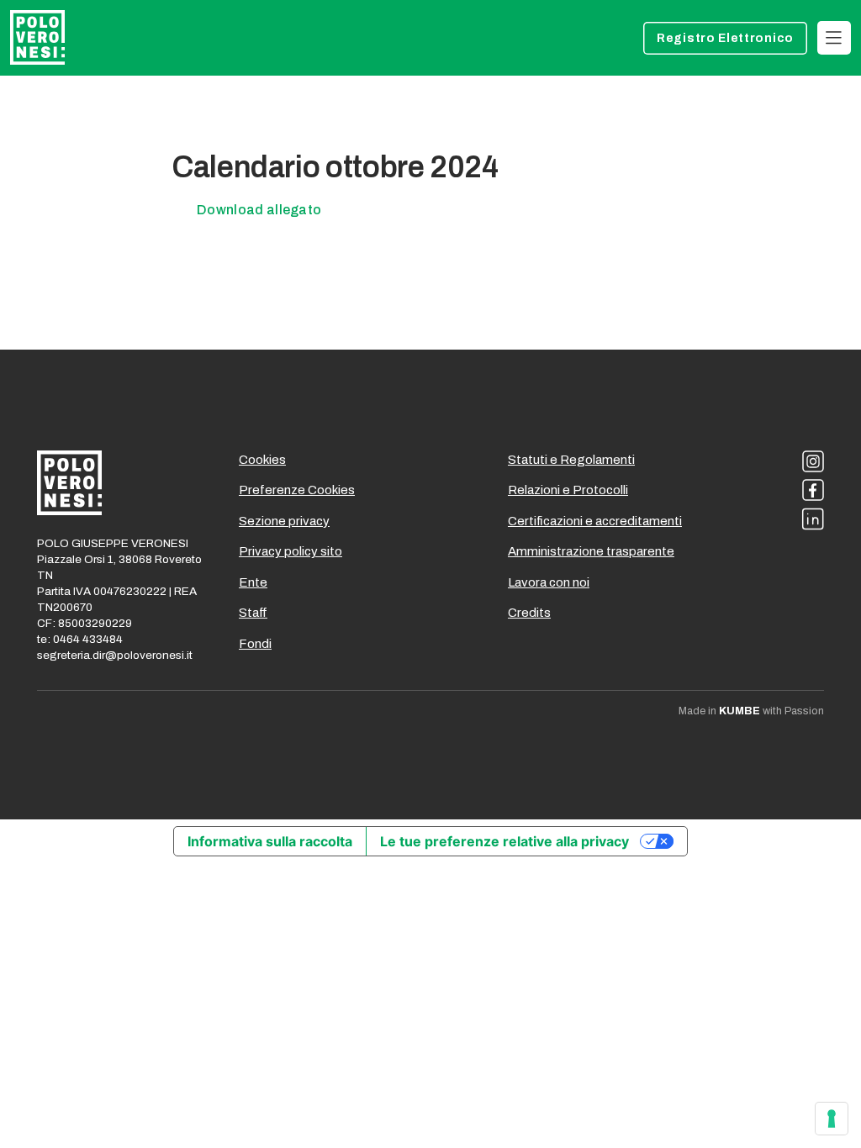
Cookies (262, 459)
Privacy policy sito (290, 551)
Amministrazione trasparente (591, 551)
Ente (253, 582)
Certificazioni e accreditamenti (595, 521)
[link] (834, 38)
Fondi (255, 643)
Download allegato (259, 210)
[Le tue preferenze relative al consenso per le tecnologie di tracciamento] (832, 1119)
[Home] (37, 37)
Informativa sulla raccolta (270, 841)
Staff (253, 612)
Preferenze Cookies (297, 490)
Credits (529, 612)
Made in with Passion (751, 711)
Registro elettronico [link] (725, 38)
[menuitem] (725, 38)
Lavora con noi (548, 582)
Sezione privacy (284, 521)
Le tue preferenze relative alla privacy (504, 841)
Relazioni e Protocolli (568, 490)
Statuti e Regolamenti (571, 459)
